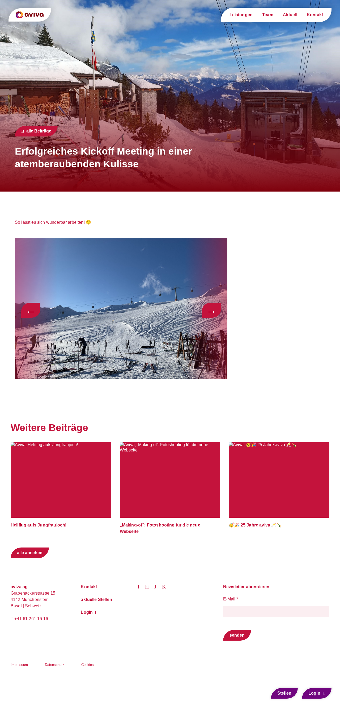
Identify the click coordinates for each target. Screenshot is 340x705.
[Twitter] (149, 586)
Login (87, 612)
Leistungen (241, 15)
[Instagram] (158, 586)
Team (267, 15)
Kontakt (315, 15)
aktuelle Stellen (96, 599)
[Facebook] (166, 586)
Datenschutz (54, 665)
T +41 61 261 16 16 (29, 618)
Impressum (19, 665)
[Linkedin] (141, 586)
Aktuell (290, 15)
